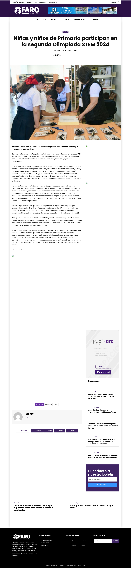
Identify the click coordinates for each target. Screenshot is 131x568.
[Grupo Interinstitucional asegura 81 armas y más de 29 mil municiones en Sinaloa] (89, 419)
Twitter (74, 545)
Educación (48, 404)
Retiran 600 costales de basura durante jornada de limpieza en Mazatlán (101, 396)
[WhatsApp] (76, 55)
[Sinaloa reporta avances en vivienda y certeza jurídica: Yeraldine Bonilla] (89, 451)
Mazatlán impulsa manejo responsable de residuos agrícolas (102, 411)
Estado (65, 31)
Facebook (75, 541)
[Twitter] (68, 55)
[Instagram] (81, 541)
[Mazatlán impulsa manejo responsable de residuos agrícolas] (89, 405)
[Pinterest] (72, 55)
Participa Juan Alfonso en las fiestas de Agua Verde (92, 506)
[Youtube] (79, 545)
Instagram (87, 541)
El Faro (59, 50)
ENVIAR (115, 541)
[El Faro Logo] (30, 10)
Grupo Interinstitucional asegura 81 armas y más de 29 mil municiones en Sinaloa (103, 426)
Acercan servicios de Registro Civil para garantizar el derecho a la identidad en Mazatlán (102, 441)
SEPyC (56, 404)
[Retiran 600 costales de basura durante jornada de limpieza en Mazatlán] (89, 389)
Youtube (84, 545)
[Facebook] (63, 55)
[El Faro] (19, 417)
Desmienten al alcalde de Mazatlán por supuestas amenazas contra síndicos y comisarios (33, 507)
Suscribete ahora (102, 484)
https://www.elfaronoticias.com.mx (36, 417)
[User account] (108, 2)
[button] (116, 2)
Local (96, 391)
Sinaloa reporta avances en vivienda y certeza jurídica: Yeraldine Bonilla (103, 456)
